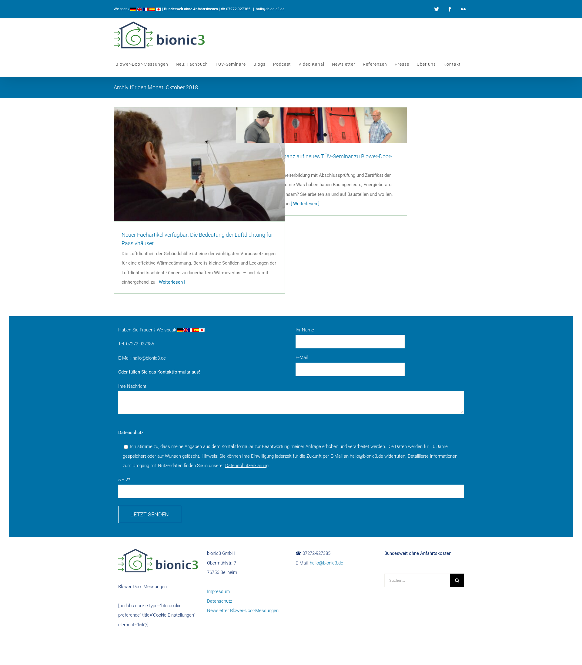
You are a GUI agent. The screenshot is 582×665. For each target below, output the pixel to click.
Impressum (218, 591)
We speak (122, 9)
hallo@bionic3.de (270, 9)
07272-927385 (238, 9)
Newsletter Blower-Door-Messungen (243, 610)
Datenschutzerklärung (247, 465)
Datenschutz (219, 601)
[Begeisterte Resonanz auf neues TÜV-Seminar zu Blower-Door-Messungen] (321, 125)
